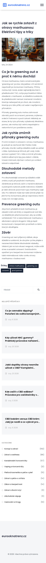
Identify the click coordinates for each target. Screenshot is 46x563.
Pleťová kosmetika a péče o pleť (18, 472)
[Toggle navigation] (42, 5)
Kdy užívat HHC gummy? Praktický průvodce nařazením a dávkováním (22, 339)
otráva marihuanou (16, 266)
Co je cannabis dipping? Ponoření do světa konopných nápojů (22, 312)
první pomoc (17, 270)
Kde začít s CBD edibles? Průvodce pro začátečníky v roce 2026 (21, 393)
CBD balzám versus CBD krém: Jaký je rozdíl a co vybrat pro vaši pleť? (22, 420)
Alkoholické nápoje (12, 496)
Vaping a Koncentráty (14, 466)
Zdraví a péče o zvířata (14, 478)
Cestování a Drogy (12, 502)
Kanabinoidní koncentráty (15, 460)
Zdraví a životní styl (12, 490)
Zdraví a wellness (11, 454)
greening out (32, 266)
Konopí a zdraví (11, 449)
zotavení (5, 270)
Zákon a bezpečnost (13, 484)
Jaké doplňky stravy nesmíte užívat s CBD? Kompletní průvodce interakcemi (22, 366)
